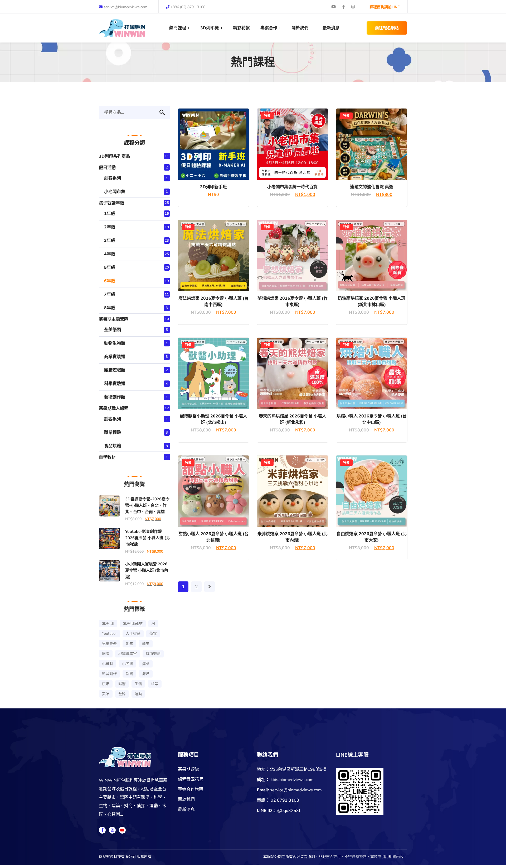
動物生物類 (114, 343)
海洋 (145, 673)
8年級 (109, 308)
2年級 (109, 227)
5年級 (109, 267)
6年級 (109, 281)
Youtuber (109, 633)
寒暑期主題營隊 (113, 319)
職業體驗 (112, 432)
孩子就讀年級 (111, 203)
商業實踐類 (114, 357)
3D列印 (108, 623)
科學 (154, 683)
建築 (145, 663)
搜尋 (164, 112)
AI (153, 623)
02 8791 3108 (285, 800)
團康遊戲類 (114, 370)
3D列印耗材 (133, 623)
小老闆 (127, 663)
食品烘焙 (112, 446)
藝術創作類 (114, 397)
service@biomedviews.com (125, 7)
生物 (138, 683)
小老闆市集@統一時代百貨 (292, 187)
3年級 (109, 240)
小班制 (107, 663)
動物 (129, 643)
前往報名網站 (387, 28)
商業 (145, 643)
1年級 (109, 214)
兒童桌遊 (109, 643)
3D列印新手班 (213, 187)
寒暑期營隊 (188, 769)
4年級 (109, 254)
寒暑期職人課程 (113, 408)
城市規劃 (153, 653)
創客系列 (112, 178)
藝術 (122, 693)
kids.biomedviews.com (292, 780)
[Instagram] (112, 830)
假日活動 (107, 168)
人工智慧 (133, 633)
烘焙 (105, 683)
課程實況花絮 (190, 779)
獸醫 (122, 683)
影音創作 (109, 673)
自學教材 (107, 457)
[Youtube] (122, 830)
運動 (138, 693)
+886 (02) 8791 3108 (188, 7)
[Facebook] (102, 830)
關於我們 (186, 799)
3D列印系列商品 (114, 156)
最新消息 (186, 809)
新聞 (129, 673)
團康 (105, 653)
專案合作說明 (190, 789)
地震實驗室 (127, 653)
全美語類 (112, 330)
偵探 (153, 633)
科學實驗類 (114, 384)
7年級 (109, 294)
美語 (105, 693)
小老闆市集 (114, 192)
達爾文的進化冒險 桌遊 (371, 187)
